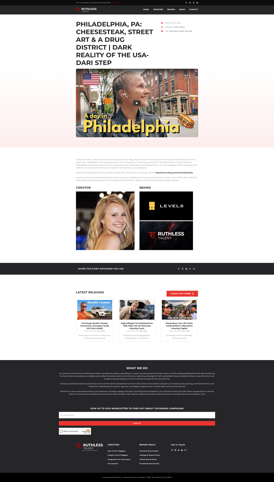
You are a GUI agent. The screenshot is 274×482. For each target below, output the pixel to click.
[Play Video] (137, 103)
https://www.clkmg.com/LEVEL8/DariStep (174, 173)
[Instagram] (175, 450)
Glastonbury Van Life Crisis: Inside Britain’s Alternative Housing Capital (179, 326)
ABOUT (169, 477)
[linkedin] (197, 2)
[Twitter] (172, 450)
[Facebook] (179, 268)
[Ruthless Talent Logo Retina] (86, 8)
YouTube (188, 31)
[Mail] (185, 450)
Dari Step (173, 31)
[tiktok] (193, 2)
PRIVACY (159, 477)
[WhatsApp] (190, 268)
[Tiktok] (178, 450)
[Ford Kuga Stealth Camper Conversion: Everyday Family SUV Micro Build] (94, 310)
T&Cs (153, 477)
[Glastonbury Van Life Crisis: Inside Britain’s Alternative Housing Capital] (179, 310)
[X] (183, 268)
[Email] (194, 268)
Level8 (181, 31)
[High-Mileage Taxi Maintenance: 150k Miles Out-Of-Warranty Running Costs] (137, 310)
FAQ (164, 477)
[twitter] (186, 2)
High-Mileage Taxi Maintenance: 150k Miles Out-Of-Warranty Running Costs (137, 326)
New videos (180, 27)
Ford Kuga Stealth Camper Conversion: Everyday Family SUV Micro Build (94, 326)
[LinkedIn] (186, 268)
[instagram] (190, 2)
